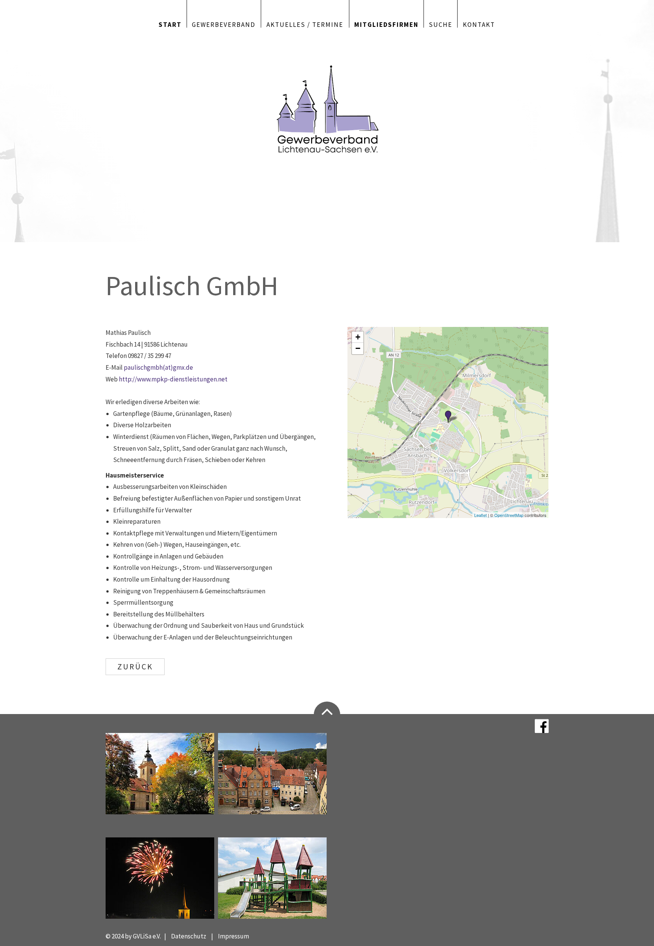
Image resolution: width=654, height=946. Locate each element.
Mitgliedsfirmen (386, 24)
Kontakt (479, 24)
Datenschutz (188, 936)
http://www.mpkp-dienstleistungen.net (173, 379)
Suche (440, 24)
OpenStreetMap (508, 515)
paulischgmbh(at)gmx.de (158, 367)
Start (170, 24)
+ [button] (357, 337)
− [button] (357, 348)
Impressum (233, 936)
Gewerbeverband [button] (223, 24)
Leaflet (480, 515)
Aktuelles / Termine (304, 24)
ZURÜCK (135, 666)
